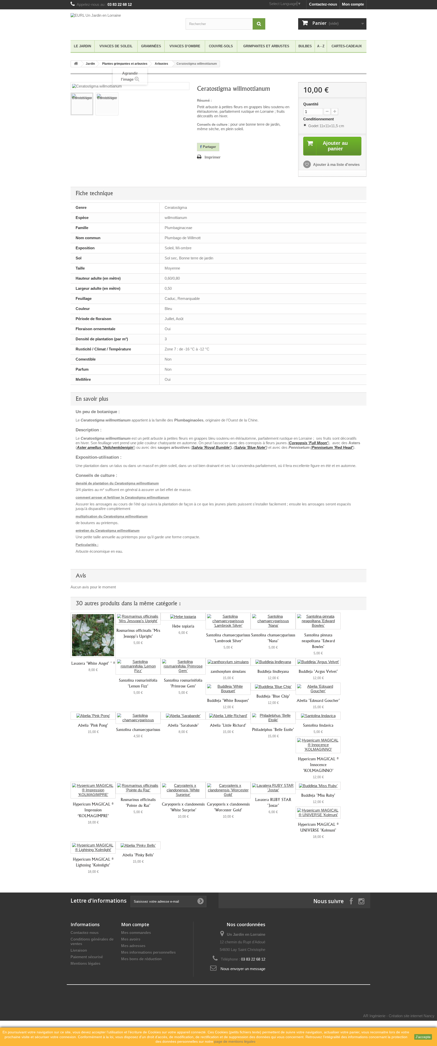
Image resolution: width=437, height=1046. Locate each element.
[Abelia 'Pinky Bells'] (138, 845)
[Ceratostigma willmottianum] (82, 104)
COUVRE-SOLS (221, 46)
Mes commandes (136, 932)
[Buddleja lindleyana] (273, 662)
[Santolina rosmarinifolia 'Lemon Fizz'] (138, 666)
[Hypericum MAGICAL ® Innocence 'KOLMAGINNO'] (318, 745)
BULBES (305, 46)
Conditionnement (319, 119)
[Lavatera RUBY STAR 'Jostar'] (273, 788)
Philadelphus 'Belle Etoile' (273, 729)
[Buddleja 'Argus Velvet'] (318, 662)
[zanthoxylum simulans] (228, 662)
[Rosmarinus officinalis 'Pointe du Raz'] (138, 788)
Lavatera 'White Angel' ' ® (93, 663)
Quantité (310, 104)
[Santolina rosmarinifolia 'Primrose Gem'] (183, 666)
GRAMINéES (151, 46)
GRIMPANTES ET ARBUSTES (266, 46)
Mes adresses (133, 946)
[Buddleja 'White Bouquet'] (228, 689)
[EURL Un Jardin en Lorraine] (117, 23)
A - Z (320, 46)
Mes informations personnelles (148, 952)
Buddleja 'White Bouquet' (228, 700)
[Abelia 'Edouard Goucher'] (318, 689)
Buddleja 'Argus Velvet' (318, 671)
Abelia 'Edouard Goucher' (318, 700)
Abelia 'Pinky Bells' (138, 855)
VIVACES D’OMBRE (184, 46)
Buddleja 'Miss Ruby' (318, 795)
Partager (209, 147)
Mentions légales (85, 963)
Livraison (79, 950)
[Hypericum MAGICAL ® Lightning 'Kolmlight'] (93, 847)
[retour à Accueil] (76, 64)
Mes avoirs (130, 939)
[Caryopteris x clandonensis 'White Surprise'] (183, 790)
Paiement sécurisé (87, 957)
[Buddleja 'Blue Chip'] (273, 687)
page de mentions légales (234, 1041)
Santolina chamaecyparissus (138, 729)
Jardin (90, 63)
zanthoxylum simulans (228, 671)
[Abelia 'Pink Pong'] (93, 716)
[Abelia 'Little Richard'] (228, 716)
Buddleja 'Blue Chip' (273, 696)
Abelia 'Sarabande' (183, 725)
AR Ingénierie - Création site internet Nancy (398, 1016)
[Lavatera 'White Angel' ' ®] (93, 635)
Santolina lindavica (318, 725)
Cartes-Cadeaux (347, 46)
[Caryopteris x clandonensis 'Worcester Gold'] (228, 790)
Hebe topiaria (183, 626)
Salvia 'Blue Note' (250, 447)
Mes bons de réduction (141, 959)
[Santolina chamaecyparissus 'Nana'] (273, 621)
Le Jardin (82, 46)
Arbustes (161, 63)
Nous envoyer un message (243, 969)
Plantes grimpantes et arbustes (124, 63)
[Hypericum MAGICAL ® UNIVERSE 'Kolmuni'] (318, 813)
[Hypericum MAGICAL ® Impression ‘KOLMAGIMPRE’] (93, 790)
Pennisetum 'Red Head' (332, 447)
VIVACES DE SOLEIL (116, 46)
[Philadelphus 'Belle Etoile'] (273, 718)
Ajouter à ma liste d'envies (336, 164)
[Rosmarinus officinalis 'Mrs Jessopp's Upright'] (138, 619)
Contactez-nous (323, 4)
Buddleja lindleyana (273, 671)
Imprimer (213, 157)
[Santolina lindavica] (318, 716)
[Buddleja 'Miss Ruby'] (318, 786)
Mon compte (353, 4)
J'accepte (423, 1037)
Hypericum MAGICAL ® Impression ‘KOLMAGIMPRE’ (93, 810)
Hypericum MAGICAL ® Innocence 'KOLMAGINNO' (318, 764)
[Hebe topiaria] (183, 616)
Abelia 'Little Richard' (228, 725)
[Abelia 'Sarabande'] (183, 716)
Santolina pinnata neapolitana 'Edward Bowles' (318, 641)
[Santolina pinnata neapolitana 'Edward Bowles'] (318, 621)
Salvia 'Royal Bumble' (211, 447)
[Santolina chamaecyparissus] (138, 718)
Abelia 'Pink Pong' (93, 725)
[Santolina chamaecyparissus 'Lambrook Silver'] (228, 621)
